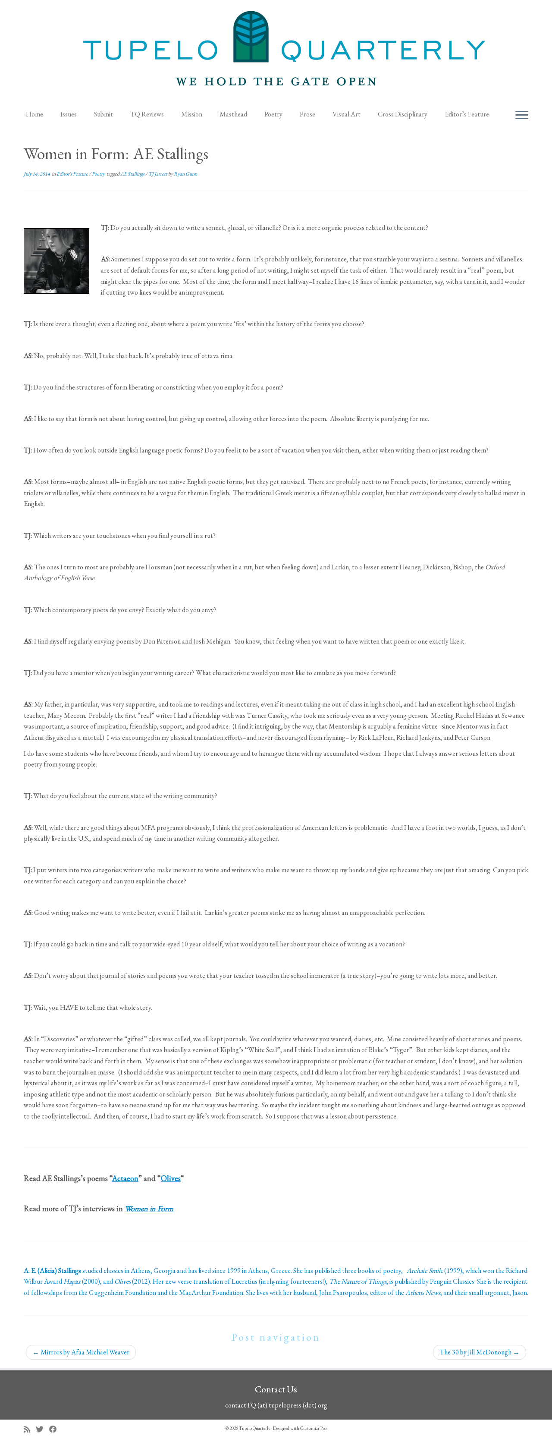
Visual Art (346, 114)
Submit (103, 114)
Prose (307, 114)
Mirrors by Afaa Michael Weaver (80, 1352)
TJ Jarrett (158, 173)
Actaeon (125, 1178)
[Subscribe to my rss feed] (30, 1429)
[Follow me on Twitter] (42, 1429)
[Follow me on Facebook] (56, 1429)
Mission (191, 114)
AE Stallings (132, 173)
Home (34, 114)
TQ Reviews (147, 114)
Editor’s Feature (467, 114)
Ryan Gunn (185, 173)
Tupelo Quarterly (254, 1428)
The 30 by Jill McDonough (479, 1352)
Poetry (273, 114)
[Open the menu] (521, 115)
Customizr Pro (313, 1428)
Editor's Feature (72, 173)
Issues (68, 114)
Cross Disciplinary (402, 114)
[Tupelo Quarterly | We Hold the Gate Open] (276, 52)
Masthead (233, 114)
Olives (171, 1178)
